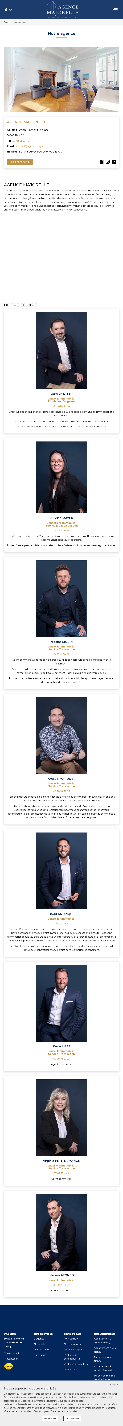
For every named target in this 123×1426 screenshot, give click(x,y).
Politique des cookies (76, 1364)
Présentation (11, 1358)
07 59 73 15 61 (61, 923)
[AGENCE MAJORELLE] (62, 9)
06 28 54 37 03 (61, 791)
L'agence (39, 1338)
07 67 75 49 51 (62, 1173)
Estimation (40, 1355)
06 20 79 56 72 (61, 1285)
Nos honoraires (20, 161)
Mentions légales (73, 1349)
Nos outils (39, 1344)
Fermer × (113, 1384)
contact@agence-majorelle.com (34, 146)
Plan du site (70, 1369)
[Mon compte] (6, 9)
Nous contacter (12, 1353)
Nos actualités (42, 1349)
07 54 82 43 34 (61, 406)
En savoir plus (41, 1411)
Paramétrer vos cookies (64, 1411)
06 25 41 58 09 (61, 654)
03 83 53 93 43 (21, 140)
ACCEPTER (72, 1418)
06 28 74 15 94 (61, 530)
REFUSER (50, 1418)
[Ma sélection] (10, 9)
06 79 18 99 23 (61, 1058)
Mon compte (71, 1338)
